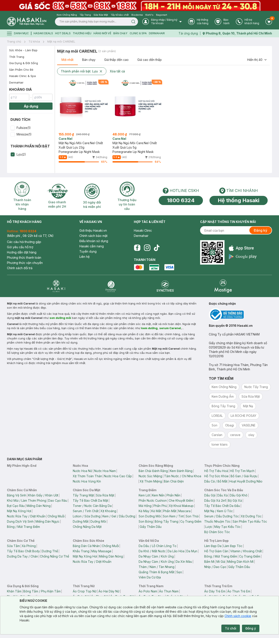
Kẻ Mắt (156, 511)
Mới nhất (67, 60)
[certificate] (240, 314)
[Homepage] (26, 21)
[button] (30, 128)
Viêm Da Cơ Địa (150, 577)
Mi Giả (220, 561)
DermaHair (157, 33)
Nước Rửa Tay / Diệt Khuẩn (26, 516)
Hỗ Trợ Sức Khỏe (216, 476)
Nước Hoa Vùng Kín (87, 481)
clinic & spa (138, 33)
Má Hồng (145, 506)
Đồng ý (250, 628)
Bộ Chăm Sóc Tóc (217, 532)
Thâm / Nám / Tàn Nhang (156, 567)
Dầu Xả (222, 495)
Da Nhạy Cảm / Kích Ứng (156, 556)
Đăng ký (260, 230)
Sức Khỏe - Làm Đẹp (23, 50)
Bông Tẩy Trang (166, 521)
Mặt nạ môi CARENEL (61, 41)
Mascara (184, 511)
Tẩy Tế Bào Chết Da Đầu (222, 506)
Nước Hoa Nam (105, 471)
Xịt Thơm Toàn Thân (87, 476)
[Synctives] (165, 286)
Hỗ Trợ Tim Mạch (242, 471)
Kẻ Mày (144, 511)
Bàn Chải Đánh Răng (153, 471)
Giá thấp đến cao (116, 60)
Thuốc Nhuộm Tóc (217, 521)
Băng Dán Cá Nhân (86, 546)
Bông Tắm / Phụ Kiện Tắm (42, 591)
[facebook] (137, 248)
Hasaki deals (43, 33)
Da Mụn (191, 551)
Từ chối (230, 628)
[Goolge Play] (243, 257)
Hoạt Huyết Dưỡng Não (245, 481)
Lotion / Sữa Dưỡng (86, 516)
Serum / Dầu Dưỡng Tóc (221, 516)
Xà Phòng (29, 546)
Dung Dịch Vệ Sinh (20, 521)
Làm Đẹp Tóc (232, 546)
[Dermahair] (110, 286)
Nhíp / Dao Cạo (215, 567)
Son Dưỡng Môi (150, 516)
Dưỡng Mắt (80, 521)
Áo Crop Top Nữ (85, 591)
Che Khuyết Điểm (181, 500)
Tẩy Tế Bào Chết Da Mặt (90, 500)
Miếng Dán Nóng (39, 506)
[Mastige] (223, 286)
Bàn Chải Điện (174, 481)
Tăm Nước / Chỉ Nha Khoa (182, 476)
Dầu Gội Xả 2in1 (215, 500)
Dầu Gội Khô (238, 495)
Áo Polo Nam (148, 591)
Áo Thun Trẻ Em (238, 591)
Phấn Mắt (169, 511)
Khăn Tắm (14, 591)
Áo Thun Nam (169, 591)
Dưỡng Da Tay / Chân (22, 556)
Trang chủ (14, 41)
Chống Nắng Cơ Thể (54, 556)
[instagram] (147, 248)
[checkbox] (12, 128)
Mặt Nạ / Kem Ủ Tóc (218, 511)
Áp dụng (31, 106)
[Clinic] (56, 286)
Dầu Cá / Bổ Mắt (215, 481)
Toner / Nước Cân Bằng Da (92, 506)
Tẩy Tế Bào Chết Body (23, 551)
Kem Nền (158, 495)
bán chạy (120, 33)
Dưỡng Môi (98, 521)
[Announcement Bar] (139, 5)
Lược (208, 527)
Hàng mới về (102, 33)
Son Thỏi (192, 516)
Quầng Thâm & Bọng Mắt (156, 572)
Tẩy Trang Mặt (83, 495)
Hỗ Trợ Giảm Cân (216, 551)
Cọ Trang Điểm (190, 521)
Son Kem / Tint (173, 516)
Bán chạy (88, 60)
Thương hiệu (82, 33)
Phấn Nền (173, 495)
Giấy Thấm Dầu (151, 527)
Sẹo (179, 572)
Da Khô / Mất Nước (152, 551)
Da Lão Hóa (176, 551)
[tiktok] (157, 248)
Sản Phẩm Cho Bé (21, 69)
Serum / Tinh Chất (86, 511)
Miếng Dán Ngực (48, 521)
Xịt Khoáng (108, 511)
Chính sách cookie (238, 616)
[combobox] (257, 60)
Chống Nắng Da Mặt (87, 527)
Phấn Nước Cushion (153, 500)
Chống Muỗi (56, 516)
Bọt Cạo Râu (16, 506)
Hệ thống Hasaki (238, 200)
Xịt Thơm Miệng (151, 481)
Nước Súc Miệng (150, 476)
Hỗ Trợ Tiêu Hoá (216, 471)
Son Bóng (146, 521)
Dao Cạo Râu (57, 500)
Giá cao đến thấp (149, 60)
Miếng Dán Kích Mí (240, 561)
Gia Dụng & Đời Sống (23, 63)
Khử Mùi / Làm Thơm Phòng (26, 500)
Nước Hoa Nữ (82, 471)
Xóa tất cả (117, 71)
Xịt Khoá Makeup (181, 506)
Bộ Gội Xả (235, 500)
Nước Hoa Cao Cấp (118, 476)
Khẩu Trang (81, 551)
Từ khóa (34, 41)
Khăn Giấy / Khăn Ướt (43, 495)
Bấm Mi (209, 561)
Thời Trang (16, 56)
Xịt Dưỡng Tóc (251, 516)
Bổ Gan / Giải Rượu (244, 476)
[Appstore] (243, 248)
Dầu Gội (209, 495)
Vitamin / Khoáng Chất (246, 551)
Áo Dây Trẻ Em (214, 591)
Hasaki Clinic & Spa (22, 76)
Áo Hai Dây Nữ (109, 591)
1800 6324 (181, 200)
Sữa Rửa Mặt (105, 495)
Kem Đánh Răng (181, 471)
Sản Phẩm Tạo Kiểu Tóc (250, 521)
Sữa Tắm (13, 546)
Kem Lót (144, 495)
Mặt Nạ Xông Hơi (19, 511)
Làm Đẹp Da (212, 546)
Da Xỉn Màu (184, 561)
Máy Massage (101, 551)
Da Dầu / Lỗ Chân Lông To (157, 546)
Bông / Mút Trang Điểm (23, 527)
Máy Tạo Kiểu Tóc (227, 527)
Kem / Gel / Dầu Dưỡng (118, 516)
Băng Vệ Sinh (16, 495)
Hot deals (63, 33)
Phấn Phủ (160, 506)
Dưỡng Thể (50, 551)
